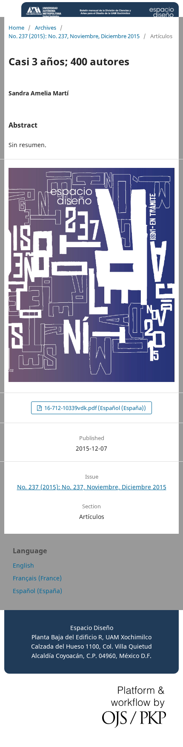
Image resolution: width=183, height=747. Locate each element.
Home (16, 27)
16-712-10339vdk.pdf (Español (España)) (94, 408)
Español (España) (37, 591)
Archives (45, 27)
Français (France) (37, 578)
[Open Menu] (8, 8)
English (23, 565)
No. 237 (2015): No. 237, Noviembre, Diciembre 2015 (74, 36)
